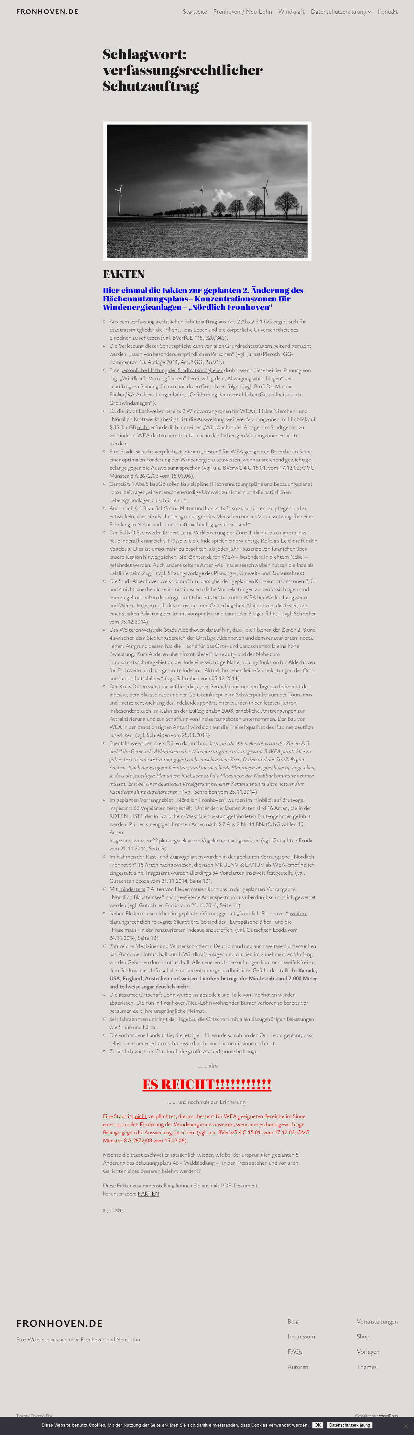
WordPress (388, 1415)
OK (318, 1425)
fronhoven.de (47, 11)
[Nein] (406, 1426)
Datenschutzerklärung (349, 1425)
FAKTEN (123, 273)
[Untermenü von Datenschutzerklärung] (370, 11)
